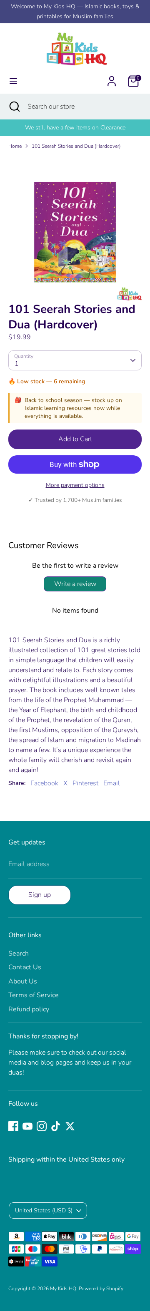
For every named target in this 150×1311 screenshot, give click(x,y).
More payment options (75, 485)
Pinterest (85, 783)
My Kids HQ (63, 1288)
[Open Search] (13, 106)
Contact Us (24, 967)
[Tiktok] (56, 1126)
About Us (22, 981)
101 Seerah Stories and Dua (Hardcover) (76, 146)
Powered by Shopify (101, 1288)
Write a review (75, 583)
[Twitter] (70, 1126)
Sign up (39, 894)
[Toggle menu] (13, 81)
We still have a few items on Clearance (75, 128)
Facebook (44, 783)
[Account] (111, 77)
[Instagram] (42, 1126)
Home (15, 146)
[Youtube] (27, 1126)
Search (18, 953)
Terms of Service (33, 995)
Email (111, 783)
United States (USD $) (43, 1210)
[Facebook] (13, 1126)
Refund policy (28, 1009)
